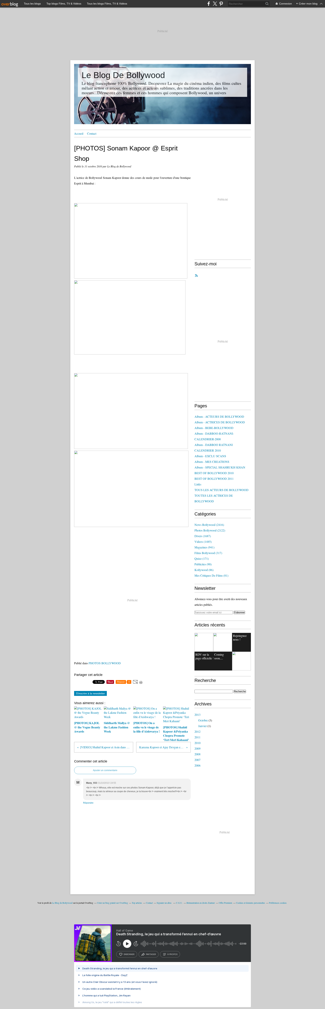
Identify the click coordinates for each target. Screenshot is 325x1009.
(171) (201, 558)
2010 (197, 743)
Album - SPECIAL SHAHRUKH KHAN (219, 467)
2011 (197, 737)
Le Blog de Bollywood (62, 902)
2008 (197, 754)
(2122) (209, 530)
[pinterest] (221, 4)
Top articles (137, 902)
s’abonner (129, 954)
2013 (197, 715)
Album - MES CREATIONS (211, 462)
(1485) (203, 542)
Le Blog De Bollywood (123, 75)
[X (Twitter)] (215, 4)
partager (151, 954)
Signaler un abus (164, 902)
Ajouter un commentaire (105, 770)
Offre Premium (225, 902)
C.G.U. (179, 902)
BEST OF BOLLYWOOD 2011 (214, 479)
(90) (203, 564)
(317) (208, 553)
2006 (197, 765)
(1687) (202, 536)
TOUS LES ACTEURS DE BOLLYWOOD (221, 490)
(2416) (209, 525)
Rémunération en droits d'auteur (201, 902)
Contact (91, 133)
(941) (204, 547)
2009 (197, 748)
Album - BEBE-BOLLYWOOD (213, 428)
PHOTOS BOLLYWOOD (105, 663)
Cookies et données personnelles (250, 902)
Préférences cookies (278, 902)
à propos (172, 954)
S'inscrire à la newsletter (90, 693)
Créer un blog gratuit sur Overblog (112, 902)
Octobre (203, 720)
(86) (203, 570)
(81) (211, 575)
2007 (197, 760)
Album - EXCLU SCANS (210, 456)
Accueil (78, 133)
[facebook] (208, 4)
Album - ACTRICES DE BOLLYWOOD (219, 422)
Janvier (202, 726)
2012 (197, 731)
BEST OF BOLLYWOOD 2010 (214, 473)
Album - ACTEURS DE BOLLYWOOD (219, 416)
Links (197, 484)
